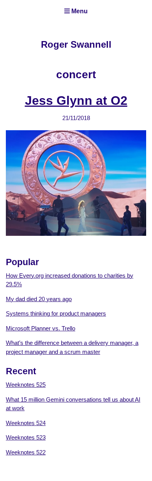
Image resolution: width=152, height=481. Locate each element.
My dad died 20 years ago (39, 299)
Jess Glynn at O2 (76, 100)
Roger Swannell (76, 44)
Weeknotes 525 (26, 384)
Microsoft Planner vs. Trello (40, 328)
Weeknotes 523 (26, 437)
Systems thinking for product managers (56, 313)
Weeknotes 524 (26, 423)
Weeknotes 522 (26, 452)
